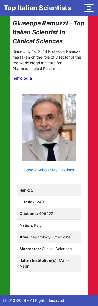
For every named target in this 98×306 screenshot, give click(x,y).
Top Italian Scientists (37, 8)
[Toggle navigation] (89, 8)
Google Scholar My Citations (49, 170)
